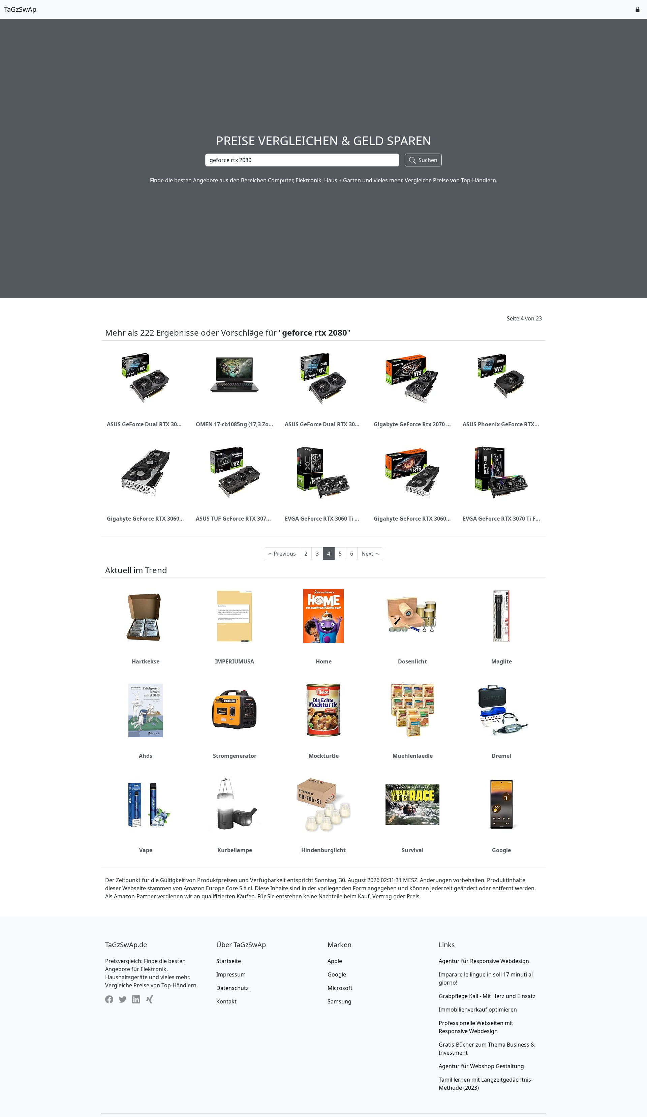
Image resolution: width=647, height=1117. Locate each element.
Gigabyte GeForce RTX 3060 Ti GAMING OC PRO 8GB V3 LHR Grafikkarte (145, 518)
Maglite (501, 661)
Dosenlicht (412, 661)
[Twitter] (123, 999)
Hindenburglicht (323, 850)
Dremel (501, 755)
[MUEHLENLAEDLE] (412, 710)
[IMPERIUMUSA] (234, 616)
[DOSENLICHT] (412, 616)
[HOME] (323, 616)
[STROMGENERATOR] (234, 710)
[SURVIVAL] (412, 804)
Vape (145, 850)
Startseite (228, 961)
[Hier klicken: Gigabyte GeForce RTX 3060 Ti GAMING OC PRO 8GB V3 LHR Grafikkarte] (146, 473)
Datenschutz (232, 988)
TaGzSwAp (20, 9)
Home (324, 661)
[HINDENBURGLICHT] (323, 805)
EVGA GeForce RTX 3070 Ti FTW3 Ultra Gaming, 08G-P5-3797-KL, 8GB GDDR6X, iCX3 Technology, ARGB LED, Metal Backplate (501, 518)
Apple (335, 961)
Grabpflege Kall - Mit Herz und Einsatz (487, 996)
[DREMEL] (501, 710)
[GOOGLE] (501, 805)
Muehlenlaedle (413, 755)
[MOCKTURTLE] (323, 710)
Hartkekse (145, 661)
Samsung (339, 1001)
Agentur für (484, 961)
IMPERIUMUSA (234, 661)
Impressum (231, 974)
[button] (637, 9)
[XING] (150, 999)
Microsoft (340, 988)
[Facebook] (109, 999)
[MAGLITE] (501, 616)
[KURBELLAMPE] (234, 805)
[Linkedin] (136, 999)
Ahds (145, 755)
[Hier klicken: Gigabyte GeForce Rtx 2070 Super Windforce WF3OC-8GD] (412, 379)
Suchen (427, 159)
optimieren (478, 1009)
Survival (413, 850)
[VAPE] (146, 805)
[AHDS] (145, 710)
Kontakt (226, 1001)
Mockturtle (324, 755)
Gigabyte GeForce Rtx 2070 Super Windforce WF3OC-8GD (412, 424)
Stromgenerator (234, 755)
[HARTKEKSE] (145, 616)
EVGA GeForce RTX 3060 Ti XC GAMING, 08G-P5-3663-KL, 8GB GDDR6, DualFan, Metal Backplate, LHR (323, 518)
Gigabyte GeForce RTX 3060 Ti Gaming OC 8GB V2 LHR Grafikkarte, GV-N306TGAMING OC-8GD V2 (412, 518)
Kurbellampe (234, 850)
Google (501, 850)
